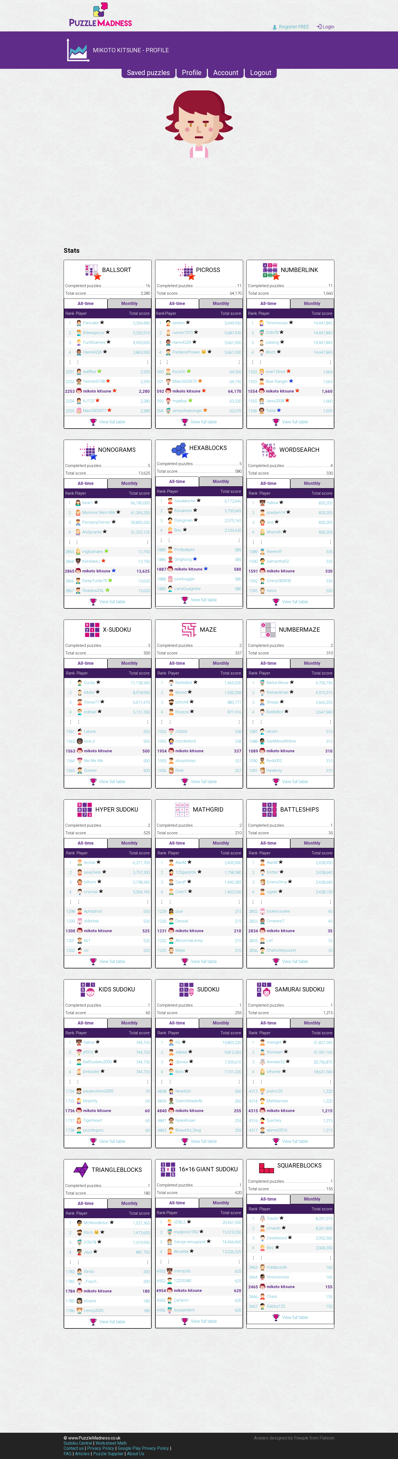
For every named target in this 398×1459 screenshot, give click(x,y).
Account (225, 73)
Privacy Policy (100, 1448)
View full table (112, 421)
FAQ (67, 1453)
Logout (260, 73)
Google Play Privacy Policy (143, 1448)
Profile (191, 73)
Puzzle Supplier (108, 1453)
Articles (82, 1453)
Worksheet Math (111, 1443)
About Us (135, 1453)
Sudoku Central (78, 1443)
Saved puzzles (148, 73)
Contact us (74, 1448)
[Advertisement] (199, 201)
